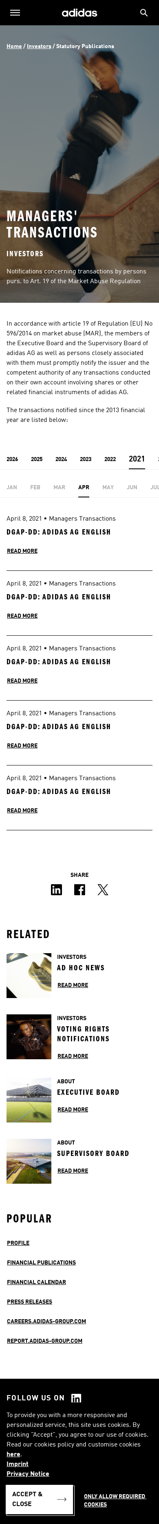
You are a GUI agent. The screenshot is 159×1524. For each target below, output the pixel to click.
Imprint (18, 1464)
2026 (12, 459)
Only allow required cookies (115, 1501)
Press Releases (29, 1302)
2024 (61, 459)
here (13, 1454)
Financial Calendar (36, 1282)
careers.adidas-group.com (46, 1321)
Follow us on (36, 1398)
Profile (18, 1243)
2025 (36, 459)
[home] (79, 13)
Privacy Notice (28, 1474)
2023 (85, 459)
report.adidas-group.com (44, 1341)
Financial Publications (41, 1263)
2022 (110, 459)
